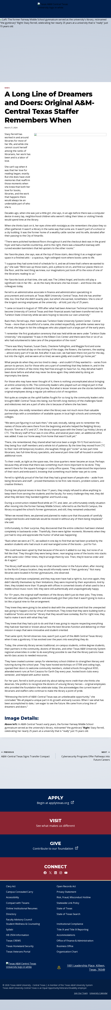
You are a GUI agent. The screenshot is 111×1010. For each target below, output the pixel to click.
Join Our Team (81, 993)
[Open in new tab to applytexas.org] (55, 800)
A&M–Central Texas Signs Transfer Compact (25, 754)
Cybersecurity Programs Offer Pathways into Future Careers (85, 756)
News (7, 88)
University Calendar (99, 993)
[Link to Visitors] (55, 823)
